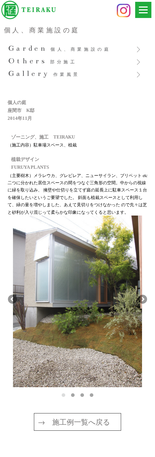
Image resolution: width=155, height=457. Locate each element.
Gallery (44, 74)
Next (142, 299)
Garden (59, 49)
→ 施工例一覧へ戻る (74, 422)
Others (42, 61)
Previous (13, 299)
